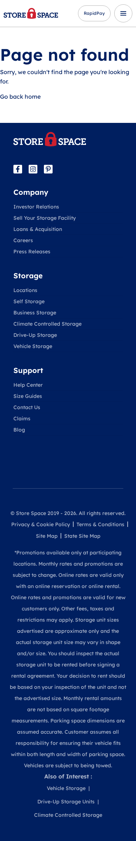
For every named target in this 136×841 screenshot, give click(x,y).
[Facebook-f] (17, 169)
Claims (21, 418)
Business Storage (34, 312)
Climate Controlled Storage (47, 324)
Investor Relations (36, 206)
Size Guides (27, 396)
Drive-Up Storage (35, 335)
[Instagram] (33, 169)
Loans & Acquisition (37, 229)
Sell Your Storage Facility (44, 218)
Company (30, 192)
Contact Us (26, 407)
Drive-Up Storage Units (66, 801)
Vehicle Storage (32, 346)
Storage (28, 275)
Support (28, 370)
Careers (23, 240)
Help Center (28, 385)
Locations (25, 290)
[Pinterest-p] (48, 169)
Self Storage (29, 301)
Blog (19, 429)
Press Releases (31, 251)
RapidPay (94, 13)
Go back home (20, 96)
